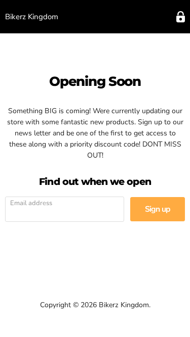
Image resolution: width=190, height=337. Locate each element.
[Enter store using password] (180, 17)
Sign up (157, 209)
